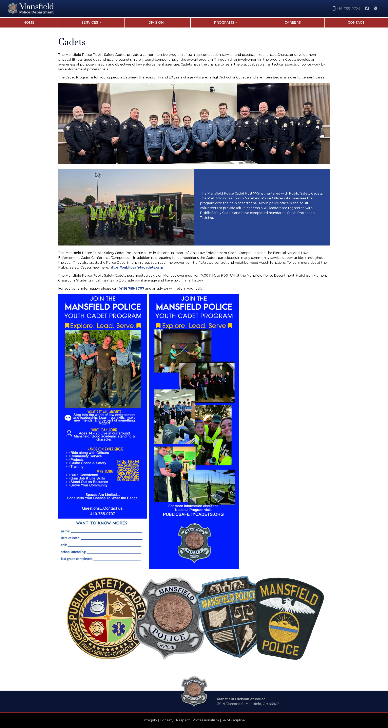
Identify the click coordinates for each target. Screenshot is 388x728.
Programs (224, 22)
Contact (356, 22)
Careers (293, 22)
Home (28, 22)
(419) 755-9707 (131, 288)
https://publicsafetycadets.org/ (136, 267)
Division (156, 22)
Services (90, 22)
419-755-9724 (349, 8)
